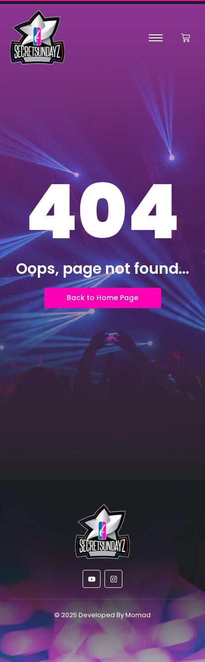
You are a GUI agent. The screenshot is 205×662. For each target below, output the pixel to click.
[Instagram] (113, 579)
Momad (138, 615)
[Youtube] (92, 579)
